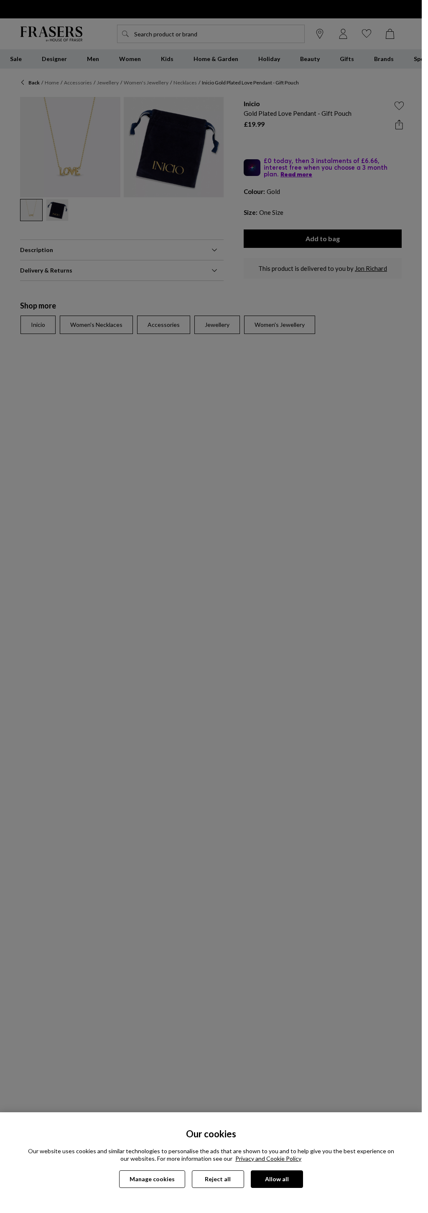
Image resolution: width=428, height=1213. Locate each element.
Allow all (277, 1178)
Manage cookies (152, 1178)
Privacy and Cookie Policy (268, 1158)
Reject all (218, 1178)
